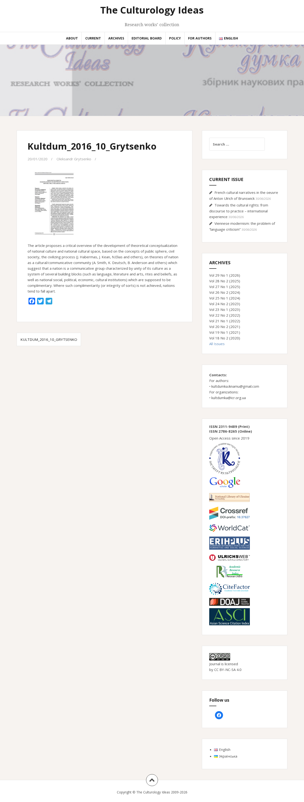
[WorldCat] (229, 527)
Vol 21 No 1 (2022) (224, 320)
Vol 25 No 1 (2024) (224, 298)
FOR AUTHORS (200, 38)
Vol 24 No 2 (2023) (224, 303)
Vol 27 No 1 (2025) (224, 286)
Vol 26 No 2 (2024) (224, 292)
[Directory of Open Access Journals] (229, 601)
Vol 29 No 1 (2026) (224, 275)
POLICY (175, 38)
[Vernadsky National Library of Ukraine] (229, 496)
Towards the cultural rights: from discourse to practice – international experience (238, 211)
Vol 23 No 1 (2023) (224, 309)
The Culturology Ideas (152, 9)
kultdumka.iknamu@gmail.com (235, 386)
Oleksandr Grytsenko (74, 158)
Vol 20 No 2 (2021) (224, 326)
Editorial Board (147, 38)
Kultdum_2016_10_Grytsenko (48, 339)
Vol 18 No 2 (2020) (224, 338)
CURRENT (93, 38)
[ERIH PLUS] (229, 542)
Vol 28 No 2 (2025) (224, 281)
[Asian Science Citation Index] (229, 616)
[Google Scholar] (224, 481)
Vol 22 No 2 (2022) (224, 315)
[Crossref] (229, 512)
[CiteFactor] (229, 588)
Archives (116, 38)
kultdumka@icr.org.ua (228, 397)
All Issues (217, 343)
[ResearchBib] (229, 571)
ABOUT (72, 38)
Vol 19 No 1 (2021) (224, 332)
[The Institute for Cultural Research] (224, 458)
